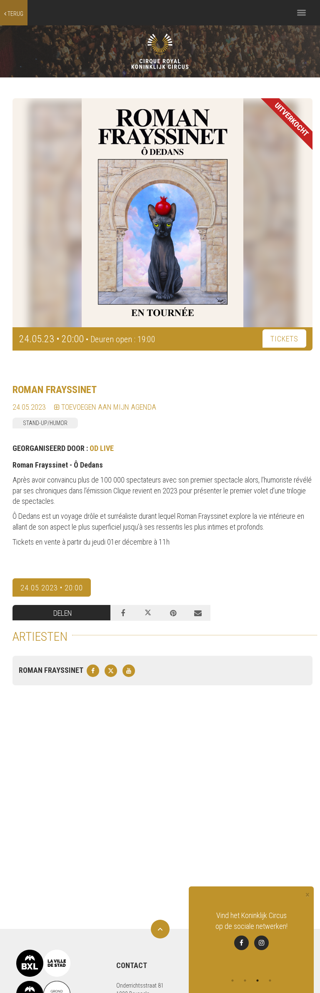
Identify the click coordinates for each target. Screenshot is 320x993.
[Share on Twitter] (147, 613)
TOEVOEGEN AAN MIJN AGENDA (108, 407)
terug (14, 13)
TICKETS (284, 338)
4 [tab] (270, 980)
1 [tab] (232, 980)
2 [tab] (245, 980)
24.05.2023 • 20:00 (51, 587)
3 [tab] (257, 980)
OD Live (102, 448)
